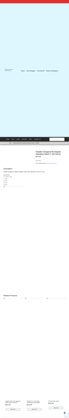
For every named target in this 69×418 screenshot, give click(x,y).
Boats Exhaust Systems (52, 163)
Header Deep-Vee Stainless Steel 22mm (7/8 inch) (12, 402)
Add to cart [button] (56, 407)
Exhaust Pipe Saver (53, 401)
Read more (13, 409)
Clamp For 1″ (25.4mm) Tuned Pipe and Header (33, 402)
